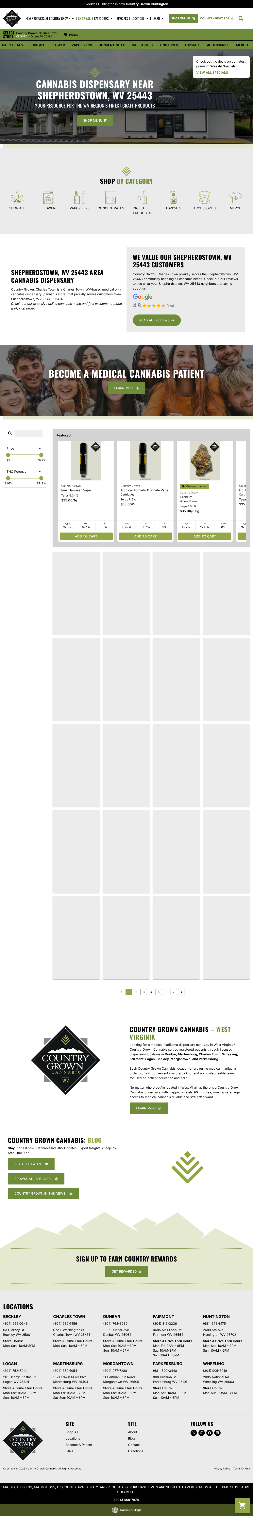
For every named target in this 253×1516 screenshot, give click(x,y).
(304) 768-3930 (115, 1323)
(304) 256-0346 (15, 1323)
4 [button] (151, 992)
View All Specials (212, 72)
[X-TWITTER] (194, 1433)
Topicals (192, 45)
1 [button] (128, 992)
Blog (131, 1438)
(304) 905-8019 (215, 1371)
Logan (10, 1363)
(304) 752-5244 (15, 1371)
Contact (134, 1445)
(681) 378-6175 (214, 1323)
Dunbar (111, 1316)
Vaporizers (82, 45)
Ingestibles (142, 45)
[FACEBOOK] (209, 1433)
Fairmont (163, 1316)
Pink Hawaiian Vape (76, 490)
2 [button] (136, 992)
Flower (58, 45)
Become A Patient (79, 1445)
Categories (101, 18)
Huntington (216, 1316)
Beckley (12, 1316)
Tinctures (168, 45)
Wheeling (213, 1363)
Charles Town (69, 1316)
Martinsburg (68, 1363)
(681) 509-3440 (165, 1371)
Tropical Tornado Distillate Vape (144, 490)
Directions (135, 1451)
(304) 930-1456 (65, 1323)
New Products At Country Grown (48, 18)
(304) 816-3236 (165, 1323)
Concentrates (112, 45)
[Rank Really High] (126, 1510)
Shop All (84, 18)
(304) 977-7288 (115, 1371)
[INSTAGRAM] (201, 1433)
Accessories (218, 45)
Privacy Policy (221, 1468)
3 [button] (144, 992)
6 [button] (166, 992)
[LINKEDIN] (217, 1433)
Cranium (186, 497)
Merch (242, 45)
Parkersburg (167, 1363)
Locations (137, 18)
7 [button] (174, 992)
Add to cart (86, 536)
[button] (48, 34)
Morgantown (118, 1363)
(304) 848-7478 (126, 1500)
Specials (122, 18)
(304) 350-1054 (65, 1371)
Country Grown (71, 485)
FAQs (69, 1451)
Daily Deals (12, 45)
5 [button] (159, 992)
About (132, 1432)
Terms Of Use (241, 1468)
